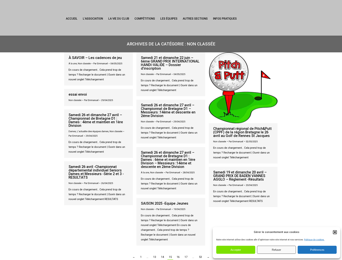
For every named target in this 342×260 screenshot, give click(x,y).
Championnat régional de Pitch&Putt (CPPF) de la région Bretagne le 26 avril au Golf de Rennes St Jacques (242, 132)
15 (170, 257)
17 (186, 257)
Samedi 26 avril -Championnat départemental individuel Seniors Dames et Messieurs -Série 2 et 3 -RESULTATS (96, 172)
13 (154, 257)
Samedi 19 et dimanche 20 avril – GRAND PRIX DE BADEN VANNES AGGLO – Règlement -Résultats (240, 175)
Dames (72, 131)
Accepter (235, 249)
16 (178, 257)
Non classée (84, 63)
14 (162, 257)
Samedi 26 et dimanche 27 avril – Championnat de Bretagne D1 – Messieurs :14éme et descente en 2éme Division (168, 110)
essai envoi (78, 94)
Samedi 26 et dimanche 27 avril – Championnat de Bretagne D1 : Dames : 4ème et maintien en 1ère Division (96, 120)
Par (100, 63)
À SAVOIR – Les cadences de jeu (95, 58)
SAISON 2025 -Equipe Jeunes (164, 203)
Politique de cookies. (314, 239)
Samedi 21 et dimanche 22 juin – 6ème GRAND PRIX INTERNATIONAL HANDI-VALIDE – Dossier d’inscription (170, 63)
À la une (73, 63)
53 (200, 257)
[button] (335, 232)
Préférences (317, 249)
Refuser (276, 249)
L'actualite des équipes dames (92, 131)
